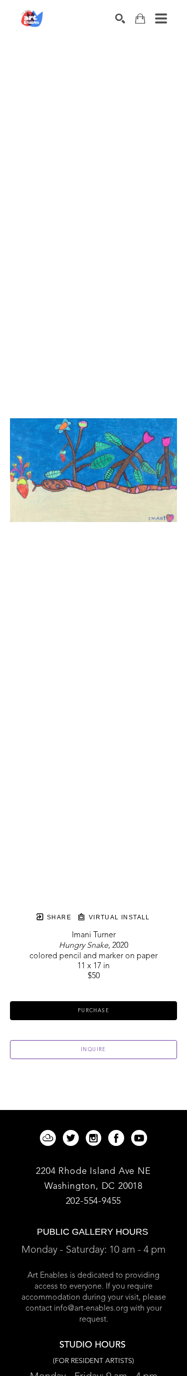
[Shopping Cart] (140, 18)
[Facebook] (118, 1138)
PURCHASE (93, 1010)
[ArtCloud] (49, 1138)
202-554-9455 (94, 1201)
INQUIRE (93, 1049)
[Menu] (161, 18)
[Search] (120, 18)
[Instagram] (95, 1138)
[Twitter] (72, 1138)
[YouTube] (139, 1138)
